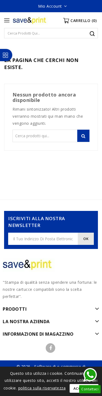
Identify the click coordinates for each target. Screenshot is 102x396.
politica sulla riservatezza (42, 388)
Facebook (50, 348)
